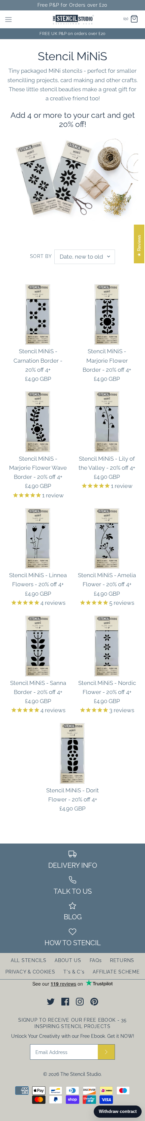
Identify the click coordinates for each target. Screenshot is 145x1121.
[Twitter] (51, 1001)
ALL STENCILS (28, 960)
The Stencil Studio (80, 1074)
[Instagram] (80, 1001)
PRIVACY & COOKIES (30, 972)
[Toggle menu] (8, 19)
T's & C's (73, 972)
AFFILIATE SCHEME (116, 972)
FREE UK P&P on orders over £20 (72, 33)
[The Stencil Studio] (72, 19)
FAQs (96, 960)
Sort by (41, 256)
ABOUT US (68, 960)
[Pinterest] (94, 1001)
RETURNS (122, 960)
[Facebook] (65, 1001)
